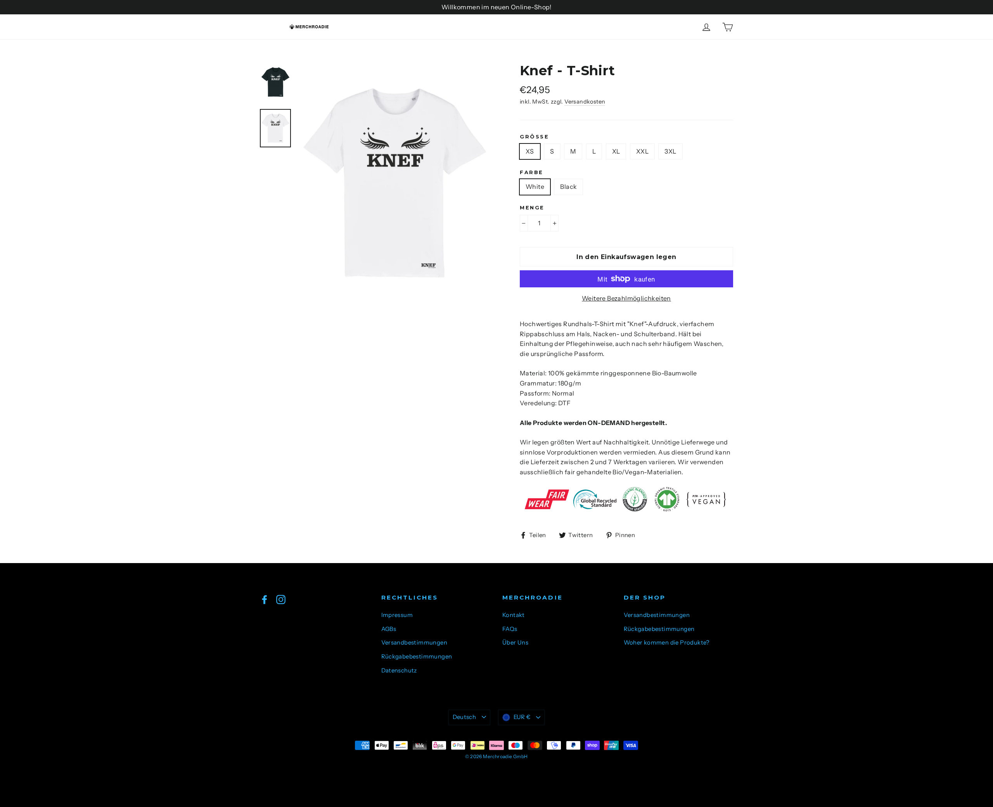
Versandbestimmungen (414, 642)
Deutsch (464, 717)
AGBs (388, 629)
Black (568, 186)
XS (530, 151)
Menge (532, 208)
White (535, 186)
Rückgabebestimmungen (416, 656)
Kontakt (513, 615)
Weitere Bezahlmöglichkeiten (626, 298)
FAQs (509, 629)
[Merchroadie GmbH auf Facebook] (264, 599)
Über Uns (515, 642)
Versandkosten (584, 101)
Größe (534, 137)
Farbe (531, 172)
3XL (670, 151)
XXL (642, 151)
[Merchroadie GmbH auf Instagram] (280, 599)
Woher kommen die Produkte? (666, 642)
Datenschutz (399, 670)
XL (616, 151)
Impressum (397, 615)
